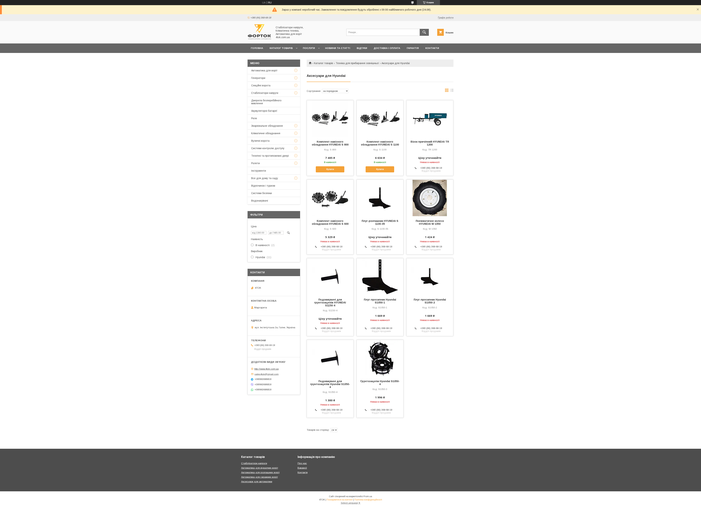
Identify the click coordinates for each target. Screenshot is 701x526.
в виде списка (451, 91)
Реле (254, 118)
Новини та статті (337, 48)
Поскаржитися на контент (340, 499)
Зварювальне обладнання (267, 125)
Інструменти (258, 170)
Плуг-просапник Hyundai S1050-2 (430, 301)
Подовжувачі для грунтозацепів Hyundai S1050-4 (330, 384)
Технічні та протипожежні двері (270, 155)
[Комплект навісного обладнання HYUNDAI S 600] (330, 198)
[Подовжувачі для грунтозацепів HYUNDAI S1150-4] (330, 276)
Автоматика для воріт (264, 70)
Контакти (432, 48)
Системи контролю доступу (267, 148)
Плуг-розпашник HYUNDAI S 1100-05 (380, 222)
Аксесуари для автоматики (256, 481)
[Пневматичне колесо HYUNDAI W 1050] (430, 198)
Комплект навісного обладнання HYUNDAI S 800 (330, 143)
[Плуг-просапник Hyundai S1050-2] (430, 276)
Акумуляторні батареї (264, 110)
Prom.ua (367, 496)
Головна (257, 48)
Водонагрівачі (259, 200)
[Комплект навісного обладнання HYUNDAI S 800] (330, 118)
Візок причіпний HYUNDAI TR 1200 (430, 143)
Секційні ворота (260, 85)
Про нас (256, 57)
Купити (330, 169)
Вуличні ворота (260, 140)
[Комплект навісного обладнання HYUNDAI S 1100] (380, 118)
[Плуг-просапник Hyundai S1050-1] (380, 276)
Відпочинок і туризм (263, 185)
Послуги (309, 48)
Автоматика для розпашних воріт (260, 472)
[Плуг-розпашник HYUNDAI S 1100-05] (380, 198)
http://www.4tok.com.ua (266, 369)
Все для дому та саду (264, 178)
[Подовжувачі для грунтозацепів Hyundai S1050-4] (330, 358)
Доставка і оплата (387, 48)
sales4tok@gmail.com (266, 374)
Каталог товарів (281, 48)
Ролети (255, 163)
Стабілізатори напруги (264, 92)
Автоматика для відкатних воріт (259, 467)
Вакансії (302, 467)
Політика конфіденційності (368, 499)
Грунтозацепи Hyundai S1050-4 (380, 383)
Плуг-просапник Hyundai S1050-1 (380, 301)
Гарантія (413, 48)
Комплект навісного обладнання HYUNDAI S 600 (330, 222)
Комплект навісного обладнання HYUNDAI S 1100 (380, 143)
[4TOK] (259, 38)
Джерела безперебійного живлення (266, 102)
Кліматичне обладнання (265, 133)
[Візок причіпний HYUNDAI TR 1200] (430, 118)
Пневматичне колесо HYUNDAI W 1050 (430, 222)
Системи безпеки (261, 193)
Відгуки (362, 48)
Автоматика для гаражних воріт (259, 477)
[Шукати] (424, 32)
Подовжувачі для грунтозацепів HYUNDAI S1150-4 (330, 302)
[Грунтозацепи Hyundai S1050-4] (380, 358)
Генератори (258, 77)
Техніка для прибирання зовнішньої (357, 63)
